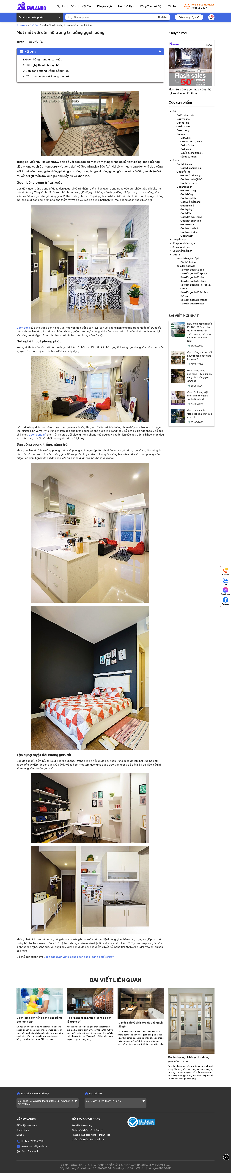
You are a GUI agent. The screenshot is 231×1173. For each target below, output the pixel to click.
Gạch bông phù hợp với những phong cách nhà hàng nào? (199, 356)
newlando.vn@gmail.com (35, 1146)
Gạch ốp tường (189, 231)
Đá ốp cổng (183, 130)
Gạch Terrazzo (188, 183)
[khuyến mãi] (192, 62)
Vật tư (86, 6)
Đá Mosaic (186, 149)
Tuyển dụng (22, 1130)
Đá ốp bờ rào (183, 126)
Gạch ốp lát (183, 171)
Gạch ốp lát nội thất (191, 179)
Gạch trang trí (184, 186)
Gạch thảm (186, 235)
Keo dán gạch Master (192, 303)
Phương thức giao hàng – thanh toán (91, 1134)
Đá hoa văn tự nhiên (191, 141)
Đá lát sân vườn (185, 115)
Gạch (60, 6)
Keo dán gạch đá (185, 265)
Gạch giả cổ (187, 205)
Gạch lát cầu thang (191, 216)
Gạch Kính (186, 213)
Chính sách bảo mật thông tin (87, 1130)
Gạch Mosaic (187, 224)
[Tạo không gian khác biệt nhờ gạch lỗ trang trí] (90, 1000)
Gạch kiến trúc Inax (191, 167)
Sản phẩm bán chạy (184, 243)
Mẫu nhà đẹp (126, 6)
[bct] (141, 1121)
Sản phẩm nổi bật (182, 250)
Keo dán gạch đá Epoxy (193, 273)
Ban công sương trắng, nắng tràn (47, 71)
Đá (72, 6)
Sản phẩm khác (181, 247)
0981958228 (207, 4)
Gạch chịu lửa (188, 198)
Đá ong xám (183, 122)
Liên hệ (20, 1134)
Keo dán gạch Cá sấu (192, 269)
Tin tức (172, 6)
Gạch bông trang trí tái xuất (43, 59)
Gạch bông (23, 327)
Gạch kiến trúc (184, 164)
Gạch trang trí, (37, 434)
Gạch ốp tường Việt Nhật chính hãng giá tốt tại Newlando (197, 396)
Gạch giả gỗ (187, 209)
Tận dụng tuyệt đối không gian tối (47, 76)
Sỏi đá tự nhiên (188, 156)
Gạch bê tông (188, 190)
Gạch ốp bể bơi (189, 228)
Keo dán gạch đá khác (192, 277)
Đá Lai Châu (187, 145)
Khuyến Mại (104, 6)
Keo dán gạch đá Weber (193, 299)
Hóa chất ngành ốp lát (188, 258)
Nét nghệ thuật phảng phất (43, 65)
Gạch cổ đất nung (190, 175)
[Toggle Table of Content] (158, 51)
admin (20, 41)
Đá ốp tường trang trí (192, 152)
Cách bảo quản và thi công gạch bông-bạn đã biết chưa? (79, 956)
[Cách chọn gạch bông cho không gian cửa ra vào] (191, 1020)
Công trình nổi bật (151, 6)
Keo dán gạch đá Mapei (193, 280)
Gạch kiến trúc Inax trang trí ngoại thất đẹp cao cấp (199, 414)
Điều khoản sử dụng (82, 1125)
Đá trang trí (182, 134)
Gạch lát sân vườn (190, 220)
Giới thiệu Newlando (27, 1125)
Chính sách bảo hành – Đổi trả (88, 1139)
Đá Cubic (185, 137)
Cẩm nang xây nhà (189, 17)
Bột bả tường (188, 262)
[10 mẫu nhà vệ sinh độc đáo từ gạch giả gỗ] (141, 1003)
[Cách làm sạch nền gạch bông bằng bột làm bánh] (39, 1000)
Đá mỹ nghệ (183, 118)
